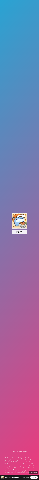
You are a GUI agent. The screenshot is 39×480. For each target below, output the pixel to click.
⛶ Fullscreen (33, 472)
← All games (25, 477)
